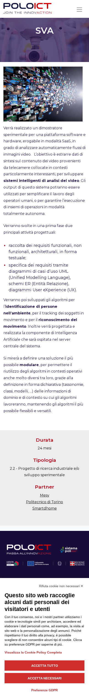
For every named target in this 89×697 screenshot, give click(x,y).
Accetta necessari (45, 678)
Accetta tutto (44, 665)
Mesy (44, 495)
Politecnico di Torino (44, 502)
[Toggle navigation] (79, 9)
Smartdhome (44, 508)
